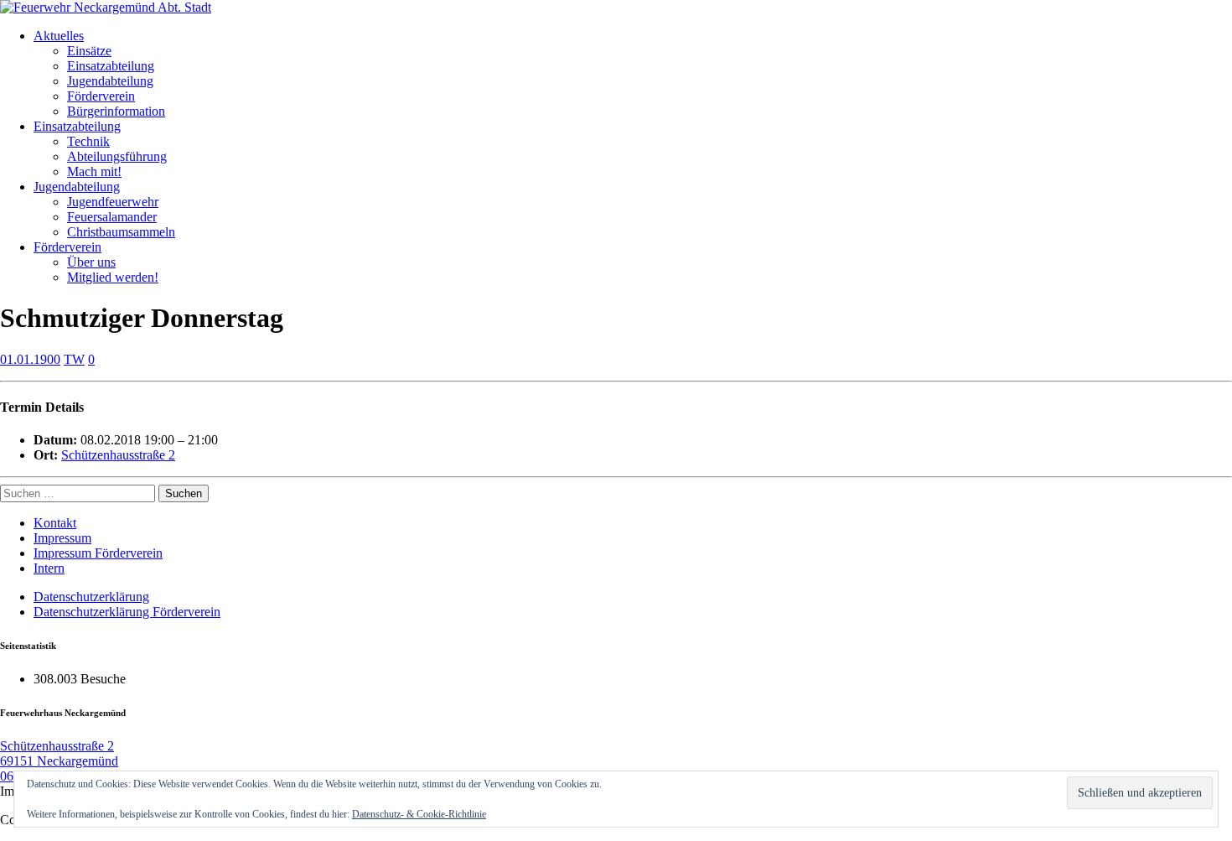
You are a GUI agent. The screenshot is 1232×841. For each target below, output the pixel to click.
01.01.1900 (30, 359)
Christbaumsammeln (121, 232)
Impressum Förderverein (98, 553)
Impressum (62, 538)
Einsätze (89, 51)
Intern (49, 568)
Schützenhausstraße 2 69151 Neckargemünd (59, 753)
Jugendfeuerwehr (112, 202)
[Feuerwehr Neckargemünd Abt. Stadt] (105, 7)
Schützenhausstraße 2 (118, 455)
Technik (88, 141)
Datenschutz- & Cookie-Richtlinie (419, 814)
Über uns (91, 262)
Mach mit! (94, 171)
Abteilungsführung (117, 156)
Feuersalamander (112, 217)
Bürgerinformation (116, 111)
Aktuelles (59, 36)
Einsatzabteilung (110, 66)
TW (74, 359)
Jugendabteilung (110, 81)
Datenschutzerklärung (91, 596)
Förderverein (101, 96)
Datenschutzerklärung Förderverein (127, 612)
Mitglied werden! (112, 277)
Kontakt (55, 523)
